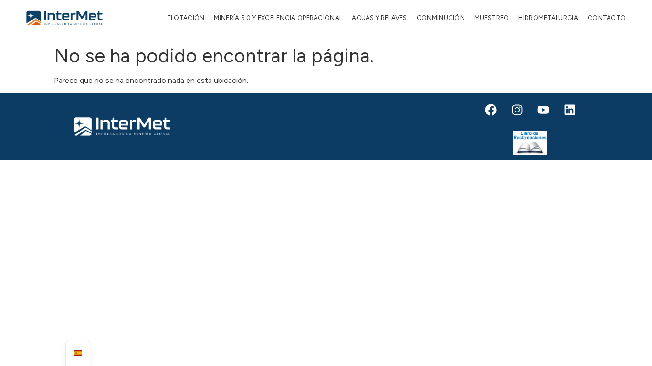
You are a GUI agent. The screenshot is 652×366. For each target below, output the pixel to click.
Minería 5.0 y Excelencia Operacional (278, 17)
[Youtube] (543, 110)
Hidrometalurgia (548, 17)
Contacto (607, 17)
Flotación (186, 17)
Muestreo (491, 17)
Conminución (441, 17)
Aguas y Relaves (379, 17)
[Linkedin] (569, 110)
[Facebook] (491, 110)
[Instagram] (517, 110)
